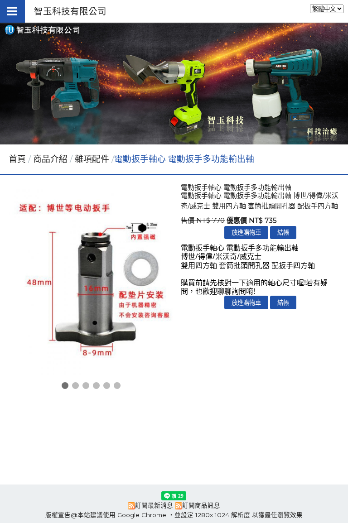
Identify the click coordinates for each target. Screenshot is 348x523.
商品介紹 (51, 159)
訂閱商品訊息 (201, 505)
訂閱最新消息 (154, 505)
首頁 (17, 159)
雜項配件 (92, 159)
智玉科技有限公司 (70, 11)
